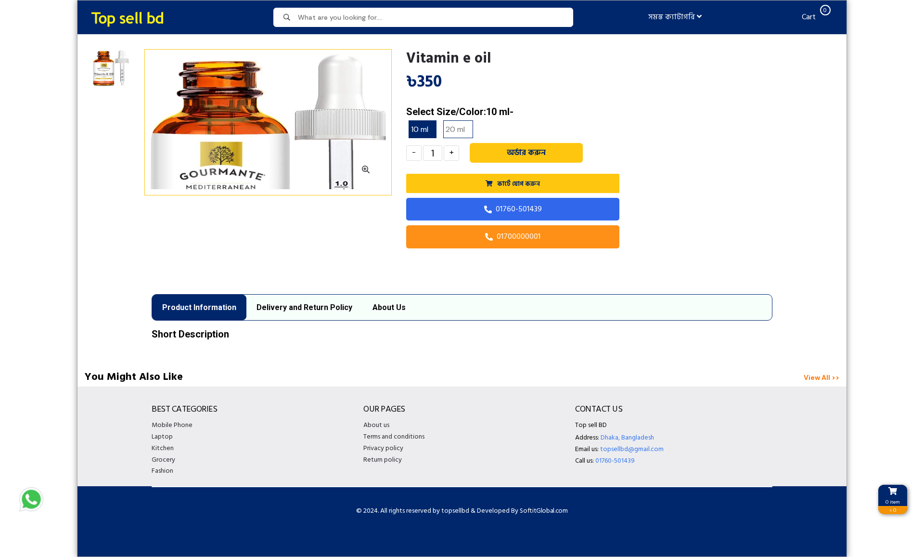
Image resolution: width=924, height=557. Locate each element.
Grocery (163, 459)
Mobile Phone (172, 424)
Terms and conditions (393, 436)
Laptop (162, 436)
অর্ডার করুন (526, 152)
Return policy (382, 459)
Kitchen (163, 447)
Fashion (162, 470)
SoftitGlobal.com (543, 510)
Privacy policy (383, 447)
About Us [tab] (389, 307)
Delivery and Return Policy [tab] (304, 307)
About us (376, 424)
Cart (813, 17)
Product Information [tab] (199, 307)
